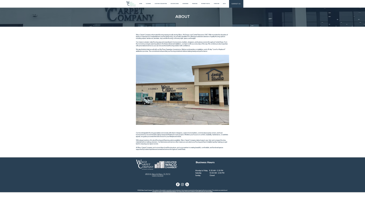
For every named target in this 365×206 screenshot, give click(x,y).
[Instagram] (182, 184)
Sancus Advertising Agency (169, 191)
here (211, 191)
